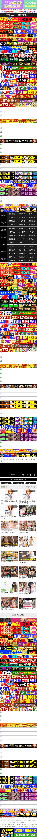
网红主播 (22, 214)
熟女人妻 (22, 250)
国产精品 (12, 214)
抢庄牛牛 (22, 235)
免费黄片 (32, 250)
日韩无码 (32, 260)
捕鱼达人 (12, 235)
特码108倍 (18, 483)
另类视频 (32, 224)
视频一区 (3, 215)
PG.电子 (31, 483)
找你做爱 (32, 228)
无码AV (3, 244)
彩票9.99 (12, 239)
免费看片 (3, 259)
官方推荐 (3, 237)
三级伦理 (12, 221)
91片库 (12, 246)
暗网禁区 (12, 253)
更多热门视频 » (31, 487)
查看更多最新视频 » (18, 615)
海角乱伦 (22, 253)
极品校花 (12, 260)
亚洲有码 (12, 217)
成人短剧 (32, 257)
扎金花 (22, 239)
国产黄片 (12, 250)
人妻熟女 (12, 224)
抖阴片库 (3, 251)
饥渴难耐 (22, 228)
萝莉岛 (32, 246)
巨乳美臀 (32, 221)
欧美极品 (22, 217)
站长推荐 (3, 230)
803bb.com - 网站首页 (16, 15)
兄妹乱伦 (22, 257)
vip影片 (6, 483)
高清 (23, 475)
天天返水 (32, 239)
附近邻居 (12, 228)
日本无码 (32, 214)
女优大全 (22, 246)
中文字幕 (22, 221)
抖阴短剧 (22, 260)
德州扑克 (32, 235)
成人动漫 (32, 217)
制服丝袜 (22, 224)
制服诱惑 (32, 253)
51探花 (32, 242)
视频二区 (3, 223)
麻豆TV (22, 242)
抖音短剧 (12, 242)
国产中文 (12, 257)
